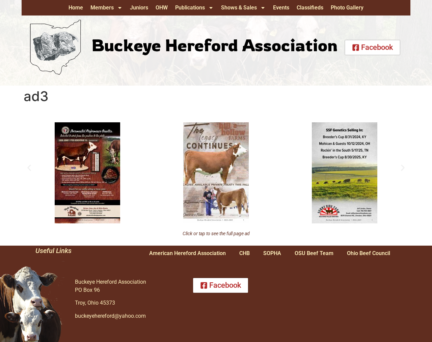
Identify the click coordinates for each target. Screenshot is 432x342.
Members (102, 7)
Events (281, 7)
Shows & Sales (239, 7)
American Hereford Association (187, 253)
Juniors (139, 7)
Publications (190, 7)
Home (76, 7)
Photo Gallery (347, 7)
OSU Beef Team (314, 253)
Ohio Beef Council (368, 253)
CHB (244, 253)
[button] (29, 168)
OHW (162, 7)
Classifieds (310, 7)
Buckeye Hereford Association (214, 44)
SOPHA (272, 253)
